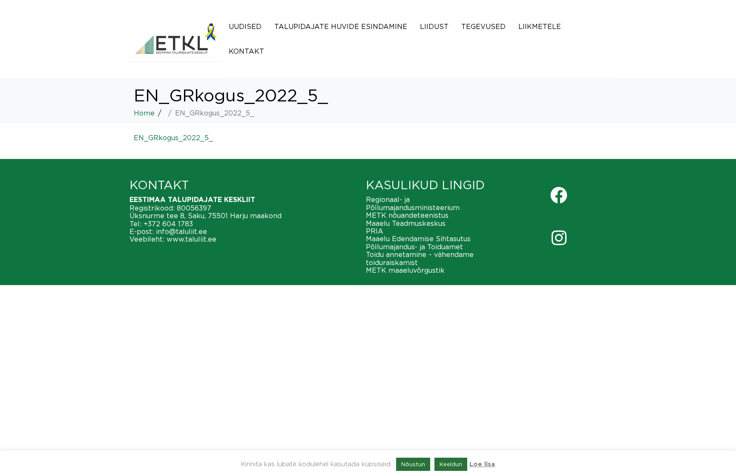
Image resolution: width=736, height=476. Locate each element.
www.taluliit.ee (191, 239)
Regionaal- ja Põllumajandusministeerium (413, 203)
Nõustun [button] (413, 464)
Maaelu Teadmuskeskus (406, 223)
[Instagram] (559, 238)
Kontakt (246, 51)
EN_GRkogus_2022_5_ (173, 137)
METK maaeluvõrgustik (405, 270)
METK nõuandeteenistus (407, 215)
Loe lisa (482, 464)
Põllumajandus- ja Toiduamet (414, 247)
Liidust (434, 26)
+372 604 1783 (168, 224)
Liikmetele (539, 26)
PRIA (374, 231)
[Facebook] (559, 195)
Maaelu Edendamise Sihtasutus (418, 238)
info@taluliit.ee (181, 231)
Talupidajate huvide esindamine (340, 26)
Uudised (245, 26)
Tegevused (483, 26)
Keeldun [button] (451, 464)
